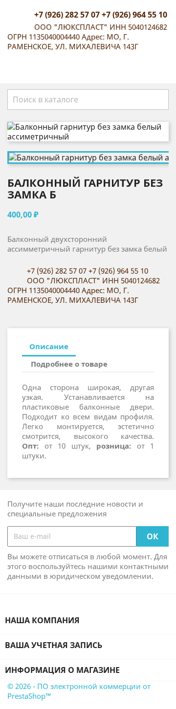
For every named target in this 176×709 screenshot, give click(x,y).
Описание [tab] (48, 346)
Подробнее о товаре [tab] (69, 364)
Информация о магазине (62, 670)
